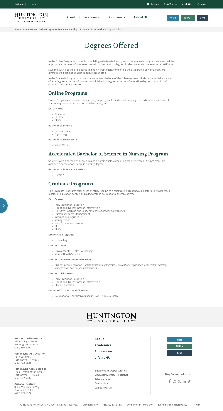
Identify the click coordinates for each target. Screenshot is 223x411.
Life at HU (141, 17)
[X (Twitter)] (179, 381)
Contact (201, 4)
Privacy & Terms (112, 404)
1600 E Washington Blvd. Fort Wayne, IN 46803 (28, 373)
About (70, 17)
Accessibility (90, 404)
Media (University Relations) (111, 375)
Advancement (103, 379)
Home (17, 29)
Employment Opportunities (111, 370)
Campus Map (102, 383)
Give (202, 17)
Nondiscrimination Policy (172, 404)
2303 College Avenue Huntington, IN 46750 (26, 343)
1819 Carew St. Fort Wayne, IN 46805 (26, 358)
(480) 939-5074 (22, 393)
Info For (169, 4)
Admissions (117, 17)
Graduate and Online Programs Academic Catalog (50, 29)
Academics (92, 17)
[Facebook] (170, 381)
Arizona (32, 4)
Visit (173, 17)
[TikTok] (189, 381)
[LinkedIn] (184, 381)
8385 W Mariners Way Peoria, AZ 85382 (26, 388)
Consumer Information (140, 404)
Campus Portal (103, 387)
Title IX (196, 404)
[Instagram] (174, 381)
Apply (188, 17)
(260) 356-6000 (22, 347)
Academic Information (92, 29)
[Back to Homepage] (111, 317)
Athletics (187, 4)
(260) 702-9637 (22, 378)
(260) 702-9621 (22, 362)
